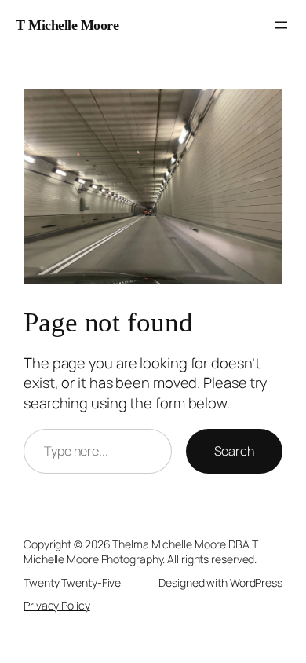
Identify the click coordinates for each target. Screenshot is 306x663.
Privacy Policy (57, 605)
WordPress (256, 582)
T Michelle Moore (67, 25)
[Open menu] (280, 25)
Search (234, 451)
